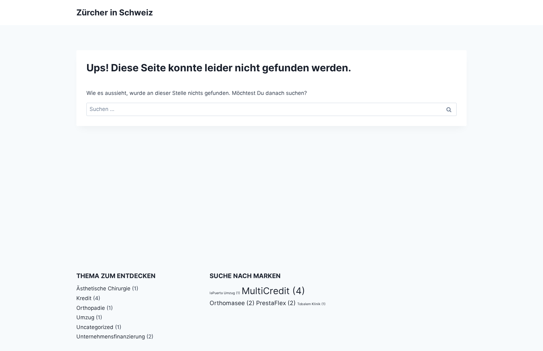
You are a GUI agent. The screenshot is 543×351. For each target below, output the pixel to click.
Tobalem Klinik (311, 304)
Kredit (83, 298)
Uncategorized (94, 327)
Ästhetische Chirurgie (103, 288)
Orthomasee (232, 303)
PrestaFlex (276, 303)
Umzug (85, 317)
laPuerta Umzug (225, 293)
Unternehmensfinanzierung (110, 336)
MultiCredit (273, 290)
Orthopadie (90, 308)
